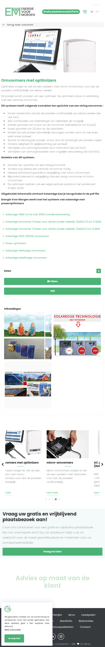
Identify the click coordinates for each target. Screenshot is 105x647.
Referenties (86, 621)
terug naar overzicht (19, 24)
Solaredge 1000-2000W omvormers (26, 236)
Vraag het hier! (52, 551)
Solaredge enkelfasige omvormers (25, 257)
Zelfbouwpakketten (61, 627)
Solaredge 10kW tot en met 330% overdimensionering (37, 214)
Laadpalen (88, 615)
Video (54, 281)
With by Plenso (80, 644)
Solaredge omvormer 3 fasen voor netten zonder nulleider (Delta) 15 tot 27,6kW (52, 221)
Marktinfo (66, 621)
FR (97, 11)
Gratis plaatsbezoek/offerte (61, 11)
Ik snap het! (14, 638)
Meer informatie (12, 629)
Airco (71, 615)
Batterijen (55, 615)
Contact (85, 627)
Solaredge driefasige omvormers (25, 250)
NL (92, 11)
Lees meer (15, 492)
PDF (52, 291)
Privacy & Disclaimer (58, 644)
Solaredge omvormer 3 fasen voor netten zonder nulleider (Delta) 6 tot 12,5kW (52, 229)
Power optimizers (15, 243)
